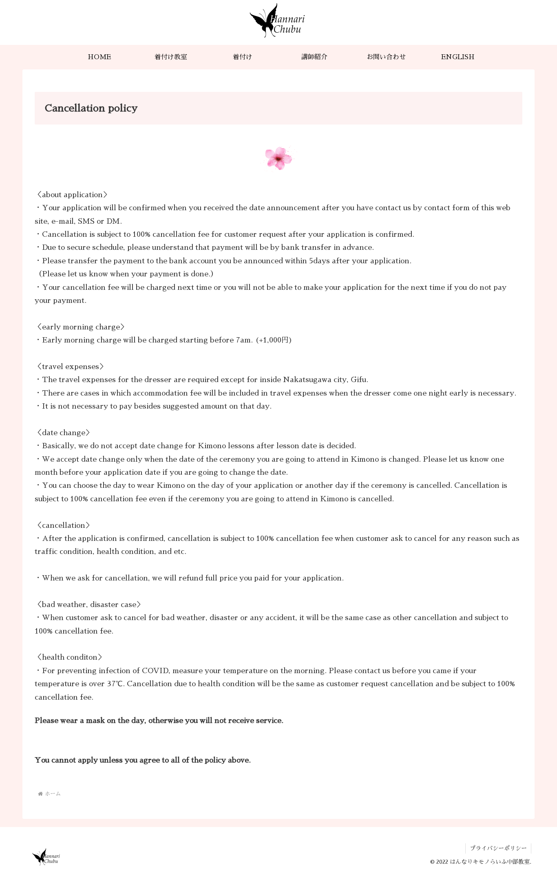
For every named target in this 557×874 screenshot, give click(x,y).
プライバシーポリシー (498, 848)
